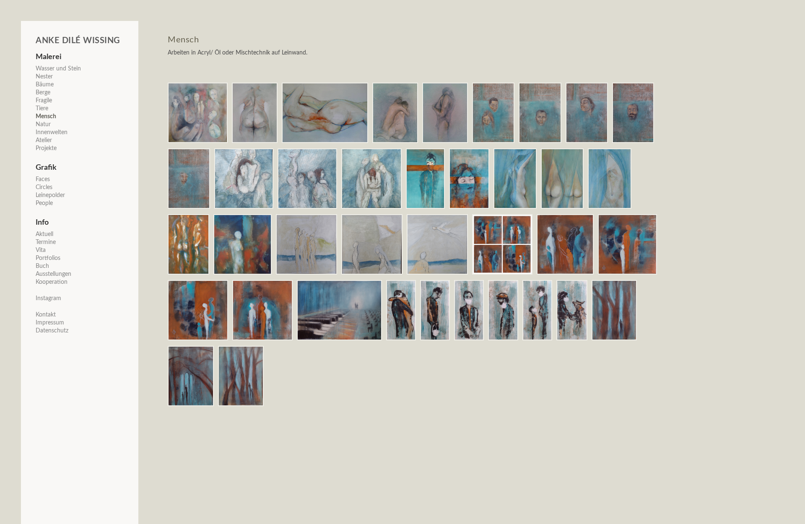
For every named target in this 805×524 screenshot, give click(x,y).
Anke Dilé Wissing (78, 40)
